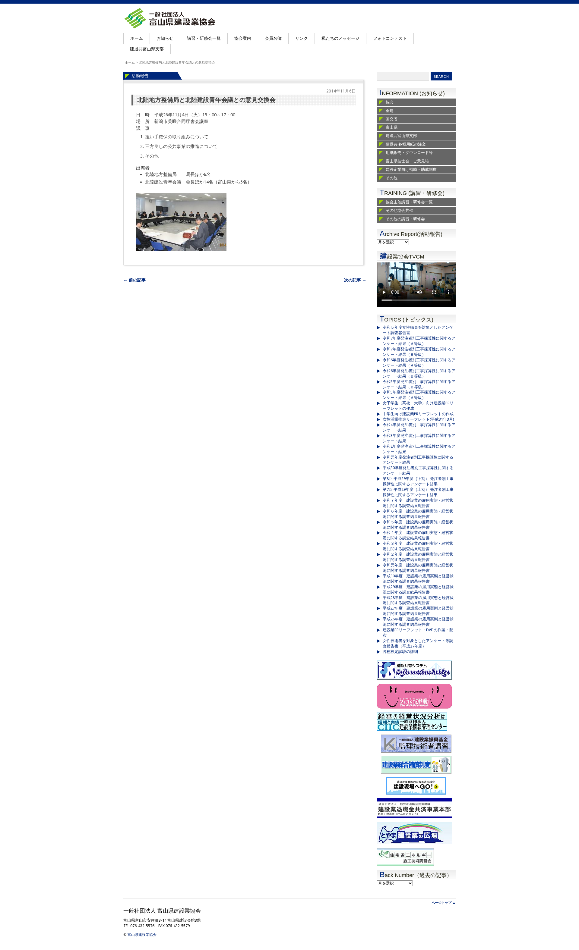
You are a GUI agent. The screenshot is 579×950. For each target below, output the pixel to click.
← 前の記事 (134, 279)
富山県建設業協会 (142, 935)
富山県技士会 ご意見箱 (407, 161)
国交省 (391, 119)
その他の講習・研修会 (405, 219)
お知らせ (165, 38)
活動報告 (139, 75)
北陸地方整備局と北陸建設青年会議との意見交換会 (206, 99)
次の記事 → (355, 279)
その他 (391, 178)
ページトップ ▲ (444, 903)
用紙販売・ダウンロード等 (409, 152)
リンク (301, 38)
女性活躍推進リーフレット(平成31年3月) (418, 419)
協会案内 (242, 38)
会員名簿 (273, 38)
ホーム (136, 38)
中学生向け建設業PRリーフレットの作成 (418, 414)
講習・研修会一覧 (204, 38)
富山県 (391, 127)
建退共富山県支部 (147, 48)
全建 (390, 110)
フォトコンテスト (390, 38)
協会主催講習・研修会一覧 (409, 202)
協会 (390, 102)
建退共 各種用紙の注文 (406, 144)
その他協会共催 (399, 210)
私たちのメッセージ (340, 38)
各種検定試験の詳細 (400, 651)
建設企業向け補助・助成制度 (411, 169)
